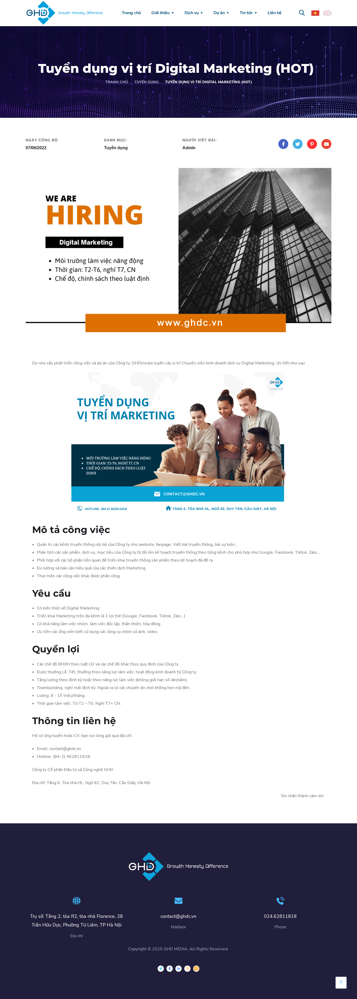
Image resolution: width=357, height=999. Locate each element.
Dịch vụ (192, 13)
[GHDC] (196, 968)
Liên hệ (274, 13)
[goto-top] (341, 983)
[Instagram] (187, 968)
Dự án (219, 13)
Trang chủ (131, 13)
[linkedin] (178, 968)
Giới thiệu (160, 13)
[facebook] (169, 968)
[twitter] (161, 968)
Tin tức (246, 13)
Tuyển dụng (146, 82)
